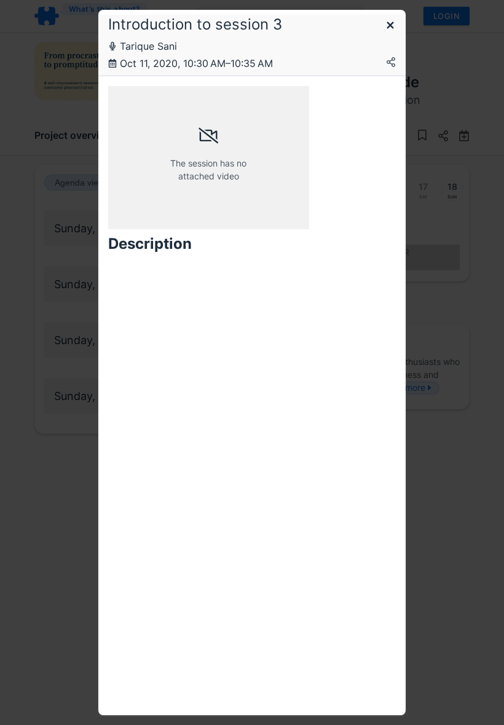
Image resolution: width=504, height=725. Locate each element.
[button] (390, 26)
